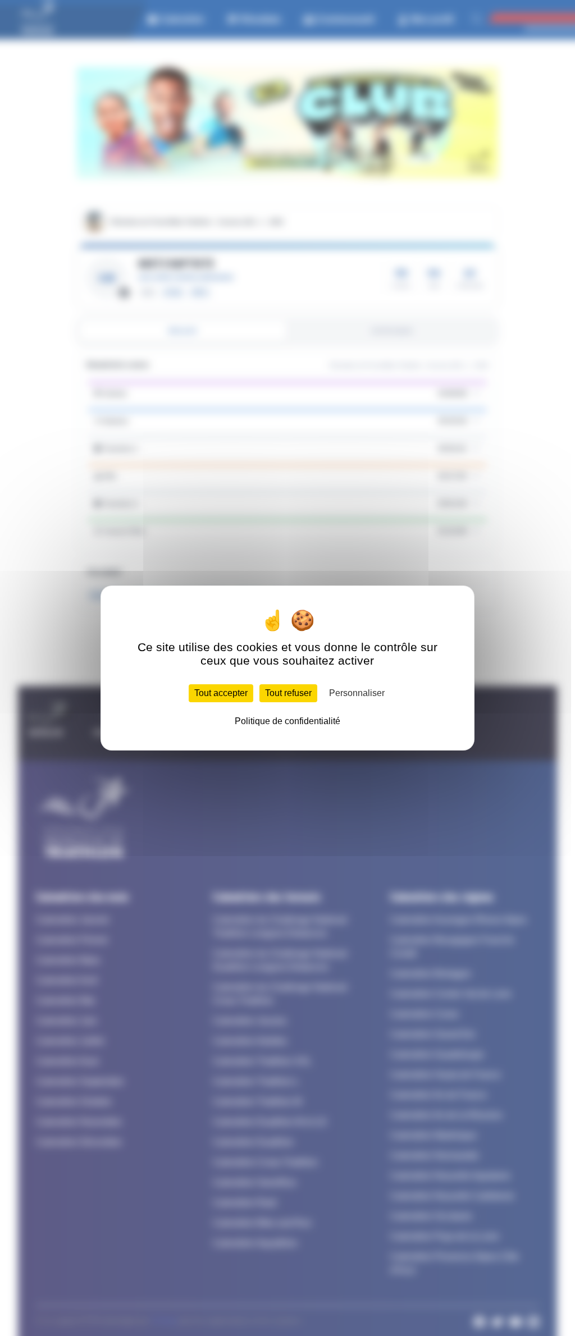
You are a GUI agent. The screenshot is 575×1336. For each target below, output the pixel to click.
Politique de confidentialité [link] (287, 721)
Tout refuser (288, 693)
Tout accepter (221, 693)
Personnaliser (357, 693)
